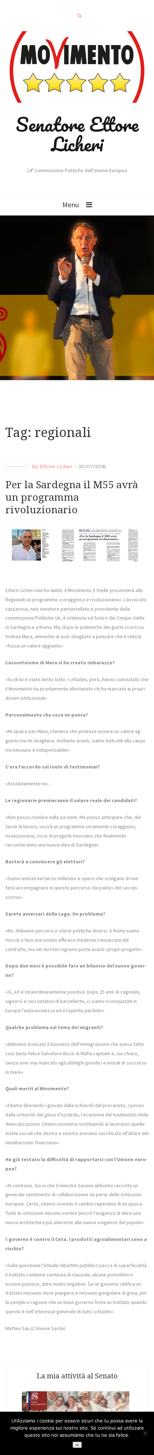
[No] (145, 1433)
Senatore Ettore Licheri (77, 134)
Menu (70, 204)
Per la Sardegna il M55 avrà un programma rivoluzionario (71, 497)
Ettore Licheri (56, 466)
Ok (77, 1445)
